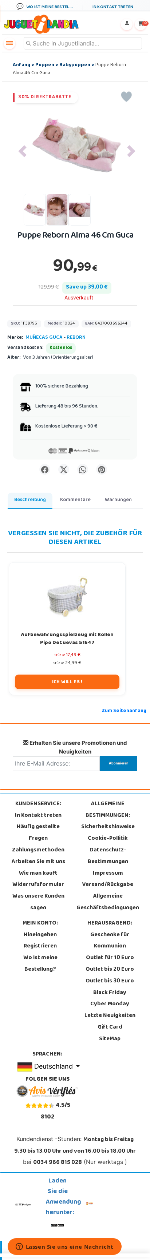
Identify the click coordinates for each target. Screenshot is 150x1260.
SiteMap (110, 1039)
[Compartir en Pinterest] (101, 469)
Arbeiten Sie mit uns (38, 862)
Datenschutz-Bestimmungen (108, 856)
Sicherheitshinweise (108, 827)
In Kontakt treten (38, 816)
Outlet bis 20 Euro (110, 969)
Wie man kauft (38, 873)
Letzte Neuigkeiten (109, 1016)
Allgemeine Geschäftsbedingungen (107, 902)
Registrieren (40, 946)
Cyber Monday (109, 1004)
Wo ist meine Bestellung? (40, 963)
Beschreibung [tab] (30, 500)
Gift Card (110, 1027)
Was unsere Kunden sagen (38, 902)
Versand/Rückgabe (107, 885)
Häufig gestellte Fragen (38, 832)
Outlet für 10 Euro (110, 958)
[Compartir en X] (63, 469)
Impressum (108, 873)
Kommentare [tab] (75, 500)
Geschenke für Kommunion (109, 941)
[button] (22, 151)
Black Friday (109, 993)
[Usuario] (127, 24)
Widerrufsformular (38, 885)
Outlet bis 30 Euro (110, 981)
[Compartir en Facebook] (44, 469)
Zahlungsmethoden (38, 850)
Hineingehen (40, 935)
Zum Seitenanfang (124, 711)
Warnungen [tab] (118, 500)
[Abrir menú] (9, 43)
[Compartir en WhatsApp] (82, 469)
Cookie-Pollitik (108, 838)
